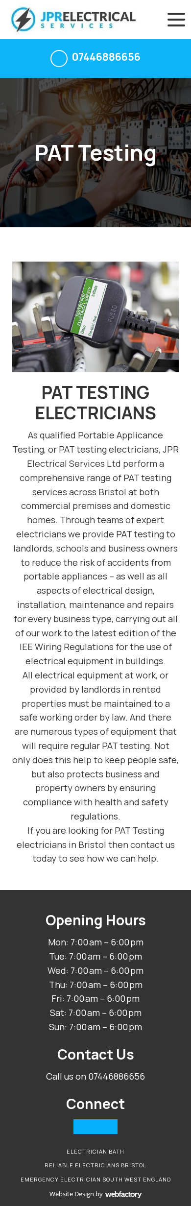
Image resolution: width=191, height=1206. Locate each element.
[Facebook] (80, 1126)
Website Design (71, 1193)
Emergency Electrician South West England (96, 1179)
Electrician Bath (95, 1151)
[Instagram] (95, 1126)
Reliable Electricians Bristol (95, 1165)
